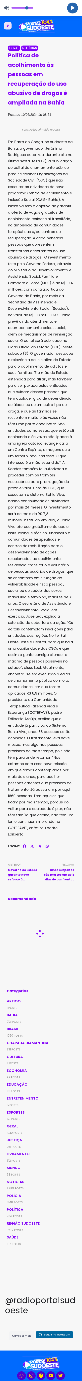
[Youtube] (50, 1375)
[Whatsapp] (21, 1375)
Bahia (12, 1014)
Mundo (13, 1167)
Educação (17, 1084)
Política (15, 1209)
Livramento (18, 1153)
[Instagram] (31, 1375)
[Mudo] (6, 8)
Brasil (13, 1028)
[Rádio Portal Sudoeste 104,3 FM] (41, 26)
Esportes (16, 1112)
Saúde (13, 1237)
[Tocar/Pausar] (72, 8)
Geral (14, 48)
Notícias (29, 48)
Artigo (14, 1001)
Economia (17, 1070)
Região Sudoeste (23, 1223)
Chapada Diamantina (27, 1042)
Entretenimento (22, 1098)
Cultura (15, 1056)
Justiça (14, 1140)
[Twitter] (60, 1375)
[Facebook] (41, 1375)
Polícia (14, 1195)
